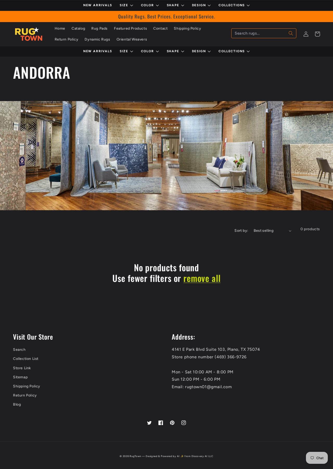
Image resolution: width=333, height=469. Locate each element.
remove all (201, 278)
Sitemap (20, 377)
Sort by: (241, 230)
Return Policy (25, 395)
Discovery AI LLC (202, 456)
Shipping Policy (26, 386)
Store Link (22, 368)
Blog (17, 404)
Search (19, 349)
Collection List (26, 358)
